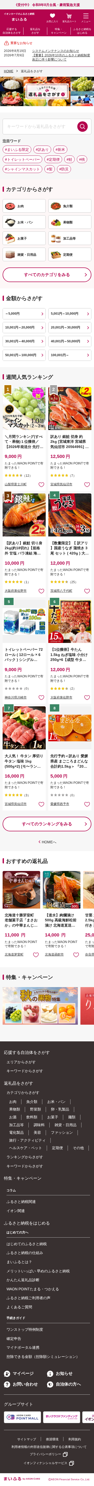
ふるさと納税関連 (21, 1201)
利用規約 (74, 1439)
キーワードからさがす (25, 1071)
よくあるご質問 (19, 1307)
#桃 (82, 159)
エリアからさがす (21, 1062)
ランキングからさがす (25, 1157)
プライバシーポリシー (45, 1454)
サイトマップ (26, 1439)
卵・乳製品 (60, 1109)
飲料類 (31, 1117)
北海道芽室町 (14, 954)
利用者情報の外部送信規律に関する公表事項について (49, 1447)
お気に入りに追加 (36, 955)
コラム (11, 1190)
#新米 (60, 149)
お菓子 (52, 1117)
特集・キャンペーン (59, 31)
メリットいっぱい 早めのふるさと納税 (38, 1271)
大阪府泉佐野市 (16, 591)
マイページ (23, 1373)
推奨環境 (52, 1439)
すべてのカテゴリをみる (47, 274)
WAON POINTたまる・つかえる (33, 1289)
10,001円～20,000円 (19, 327)
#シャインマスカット (22, 169)
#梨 (49, 169)
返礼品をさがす (35, 31)
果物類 (14, 1109)
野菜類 (35, 1109)
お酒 (12, 1117)
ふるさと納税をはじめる (82, 31)
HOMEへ (49, 842)
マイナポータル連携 (23, 1347)
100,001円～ (60, 355)
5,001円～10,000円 (64, 313)
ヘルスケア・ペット (25, 1148)
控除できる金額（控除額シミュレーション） (43, 1356)
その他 (78, 1148)
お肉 (12, 1102)
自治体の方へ (68, 1384)
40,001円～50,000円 (65, 341)
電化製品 (16, 1132)
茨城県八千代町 (61, 591)
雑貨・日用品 (66, 1125)
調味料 (39, 1125)
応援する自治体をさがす (12, 31)
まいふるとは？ (19, 1262)
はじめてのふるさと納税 (27, 1244)
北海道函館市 (54, 954)
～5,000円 (12, 313)
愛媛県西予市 (59, 804)
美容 (37, 1132)
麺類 (71, 1117)
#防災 (64, 169)
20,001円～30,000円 (65, 327)
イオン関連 (16, 1211)
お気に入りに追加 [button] (41, 484)
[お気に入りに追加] (41, 484)
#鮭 (69, 159)
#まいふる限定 (17, 149)
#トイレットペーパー (22, 159)
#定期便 (53, 159)
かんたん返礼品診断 (23, 1280)
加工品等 (16, 1125)
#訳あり (42, 149)
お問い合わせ (25, 1384)
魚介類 (31, 1102)
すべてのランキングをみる (47, 824)
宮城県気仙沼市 (61, 484)
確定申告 (14, 1338)
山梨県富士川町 (16, 484)
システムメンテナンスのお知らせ (55, 51)
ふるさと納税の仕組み (25, 1253)
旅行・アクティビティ (27, 1140)
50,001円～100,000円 (20, 355)
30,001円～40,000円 (19, 341)
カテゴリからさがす (23, 1092)
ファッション (62, 1132)
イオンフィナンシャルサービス (45, 1463)
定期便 (57, 1148)
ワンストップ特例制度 (25, 1329)
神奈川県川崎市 (16, 697)
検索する (82, 126)
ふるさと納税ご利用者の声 (28, 1298)
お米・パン (56, 1102)
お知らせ (64, 1373)
